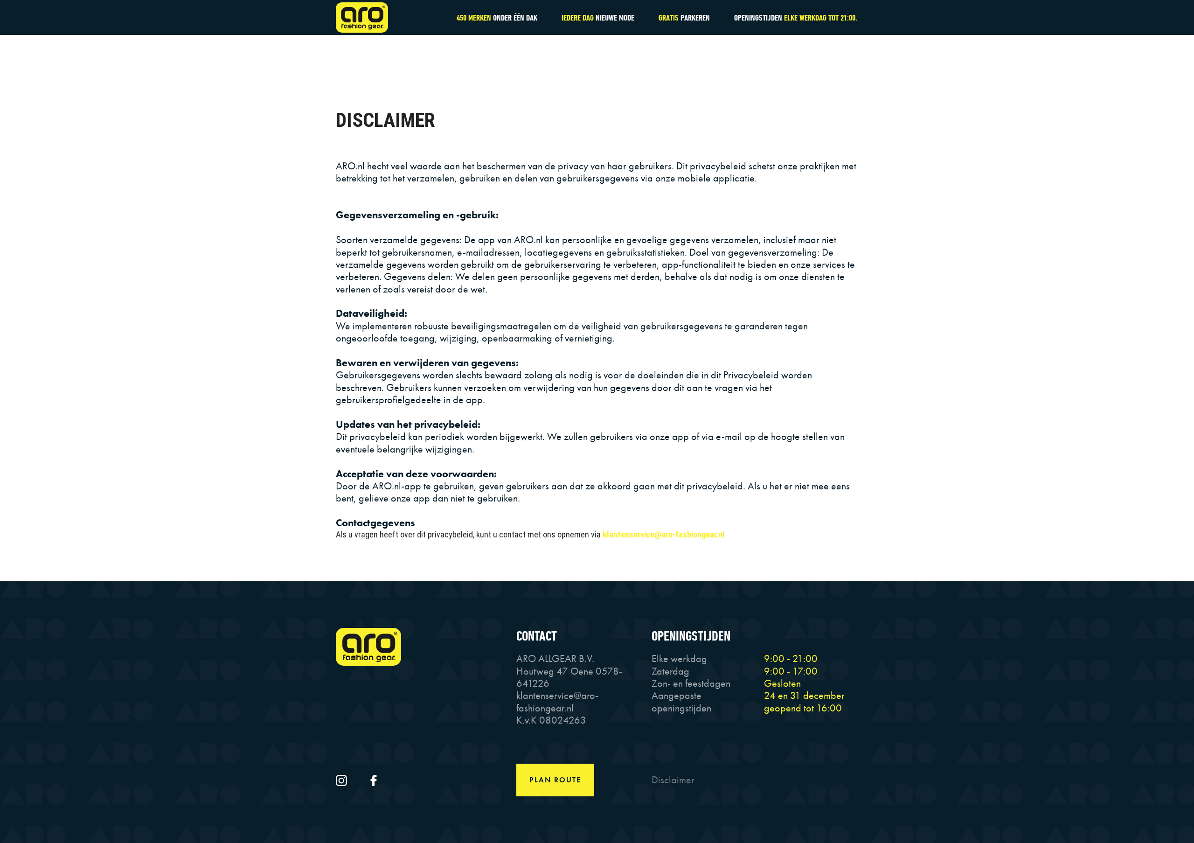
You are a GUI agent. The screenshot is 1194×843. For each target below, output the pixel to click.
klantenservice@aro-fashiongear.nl (664, 534)
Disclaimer (673, 780)
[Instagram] (342, 780)
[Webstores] (368, 17)
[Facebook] (373, 780)
